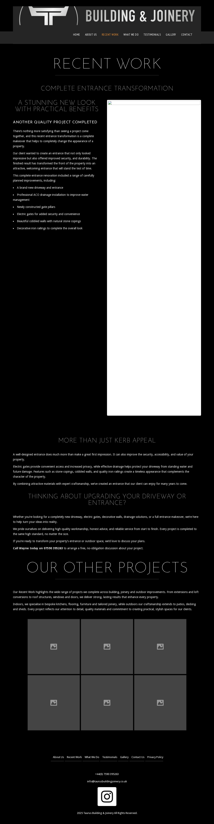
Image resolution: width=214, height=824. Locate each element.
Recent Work (110, 34)
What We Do (131, 34)
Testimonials (152, 34)
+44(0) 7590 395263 (107, 774)
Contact (186, 34)
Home (76, 34)
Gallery (171, 34)
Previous (101, 258)
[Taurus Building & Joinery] (107, 15)
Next (206, 258)
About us (91, 34)
